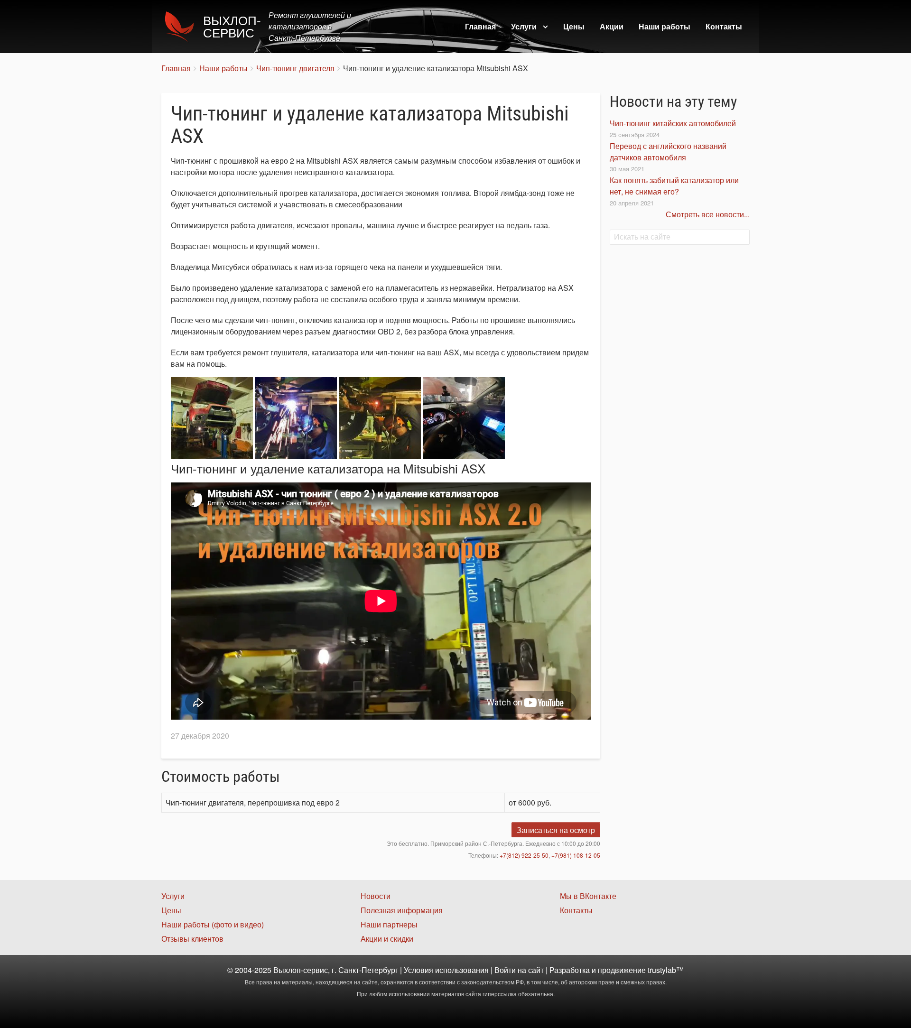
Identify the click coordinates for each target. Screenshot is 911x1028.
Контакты (724, 26)
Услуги (524, 26)
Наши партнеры (389, 924)
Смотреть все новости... (708, 214)
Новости (375, 895)
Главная (480, 26)
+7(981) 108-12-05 (575, 855)
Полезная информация (402, 910)
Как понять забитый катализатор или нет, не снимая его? (674, 186)
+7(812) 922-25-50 (524, 855)
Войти (505, 969)
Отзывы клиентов (192, 938)
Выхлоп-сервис (232, 27)
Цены (574, 26)
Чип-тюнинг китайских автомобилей (673, 123)
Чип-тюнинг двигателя (295, 68)
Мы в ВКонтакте (588, 895)
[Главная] (182, 26)
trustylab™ (666, 969)
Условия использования (446, 969)
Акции (611, 26)
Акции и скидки (387, 938)
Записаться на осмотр (556, 829)
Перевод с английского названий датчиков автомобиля (668, 151)
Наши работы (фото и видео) (212, 924)
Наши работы (664, 26)
